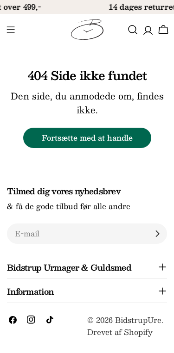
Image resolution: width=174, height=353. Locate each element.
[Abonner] (157, 233)
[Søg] (132, 29)
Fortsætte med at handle (87, 137)
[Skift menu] (10, 29)
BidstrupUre (138, 320)
